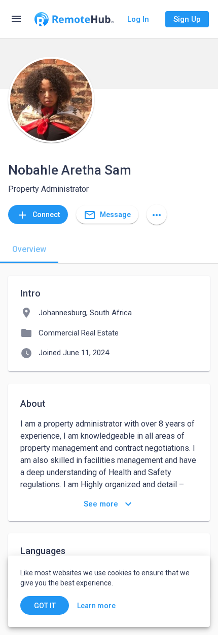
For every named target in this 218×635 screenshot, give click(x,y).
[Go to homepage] (74, 19)
